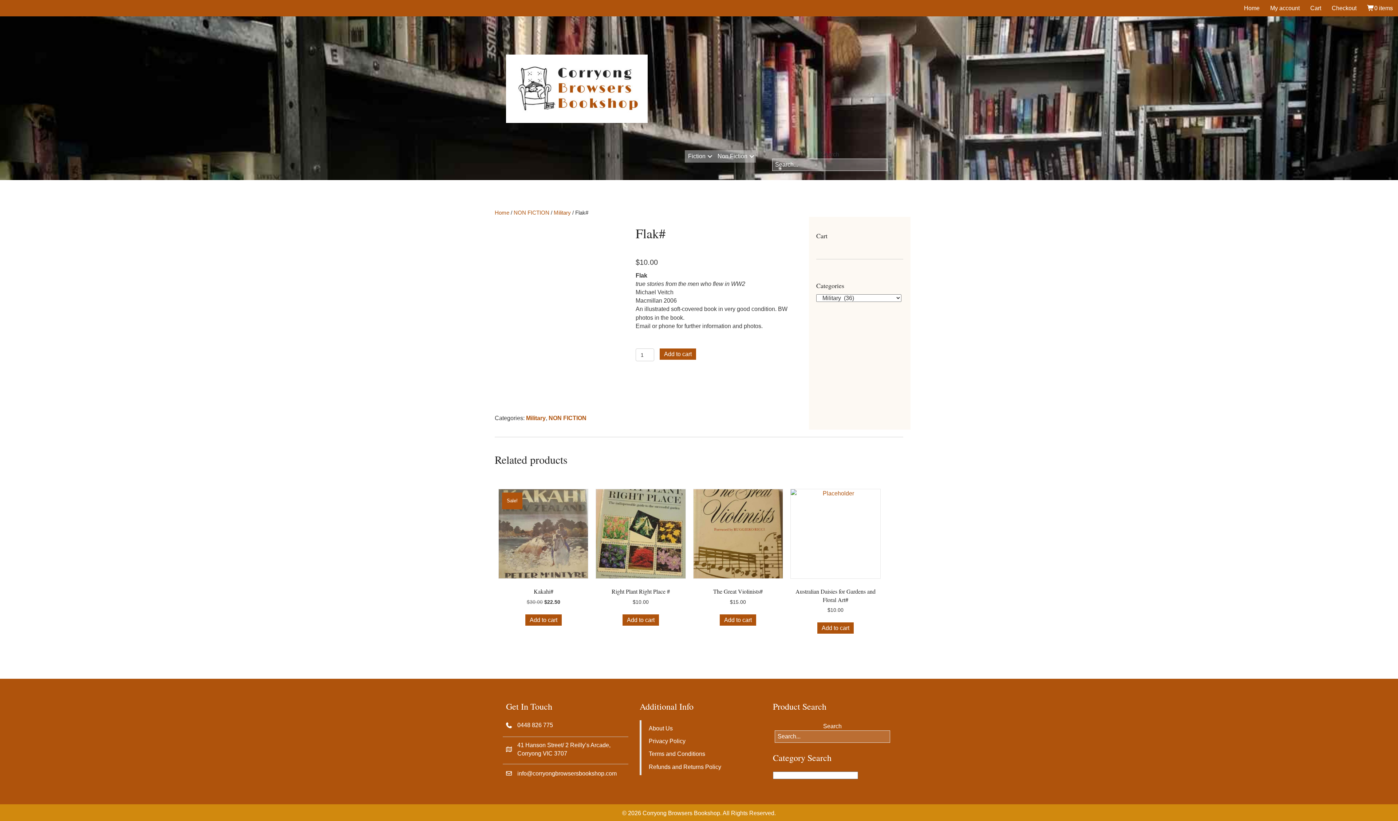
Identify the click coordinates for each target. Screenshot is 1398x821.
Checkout (1344, 8)
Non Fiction (732, 156)
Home (1252, 8)
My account (1285, 8)
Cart (1315, 8)
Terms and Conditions (677, 754)
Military (562, 213)
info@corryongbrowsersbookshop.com (567, 773)
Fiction (697, 156)
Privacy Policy (667, 741)
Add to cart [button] (543, 620)
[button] (710, 156)
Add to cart (678, 354)
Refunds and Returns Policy (685, 767)
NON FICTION (531, 213)
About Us (661, 728)
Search (830, 154)
